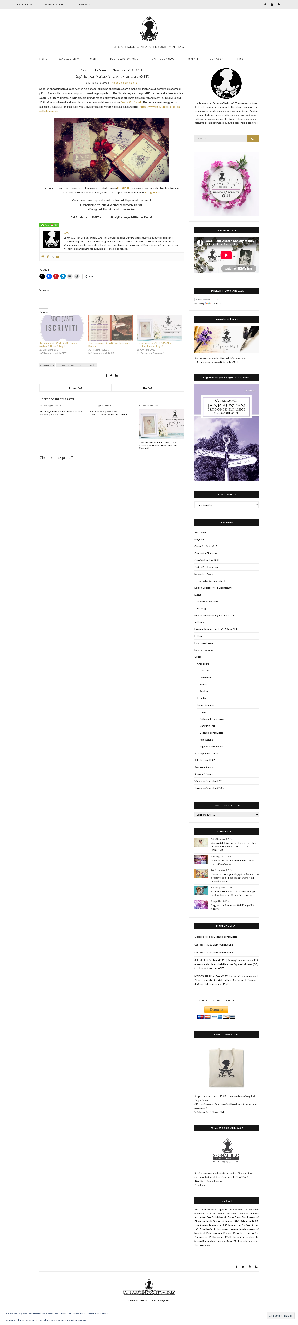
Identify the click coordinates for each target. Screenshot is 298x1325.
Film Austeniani (250, 1217)
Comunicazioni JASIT (205, 546)
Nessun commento (124, 82)
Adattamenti (201, 532)
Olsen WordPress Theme (141, 1300)
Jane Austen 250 (218, 1225)
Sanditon (204, 691)
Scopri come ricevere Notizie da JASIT (217, 361)
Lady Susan (206, 677)
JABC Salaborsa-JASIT (246, 1221)
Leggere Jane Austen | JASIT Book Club (216, 629)
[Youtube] (57, 257)
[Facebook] (47, 257)
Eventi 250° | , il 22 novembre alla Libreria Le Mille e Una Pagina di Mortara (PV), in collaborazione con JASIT (226, 964)
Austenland (252, 1209)
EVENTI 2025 (24, 4)
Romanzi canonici (206, 705)
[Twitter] (52, 257)
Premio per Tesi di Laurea (207, 753)
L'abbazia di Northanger (212, 718)
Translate (216, 303)
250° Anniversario (205, 1209)
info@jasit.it (152, 192)
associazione (47, 365)
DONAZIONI (217, 58)
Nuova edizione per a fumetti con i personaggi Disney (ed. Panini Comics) (235, 878)
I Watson (204, 670)
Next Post (147, 388)
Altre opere (203, 663)
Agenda (222, 1209)
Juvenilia (201, 698)
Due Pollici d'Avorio (217, 1217)
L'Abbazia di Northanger (215, 1229)
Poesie (203, 684)
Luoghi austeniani (203, 642)
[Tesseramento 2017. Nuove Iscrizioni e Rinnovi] (111, 328)
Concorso (243, 1213)
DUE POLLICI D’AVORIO (124, 58)
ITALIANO (239, 1177)
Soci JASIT (233, 1240)
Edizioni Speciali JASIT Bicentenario (213, 587)
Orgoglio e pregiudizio (211, 732)
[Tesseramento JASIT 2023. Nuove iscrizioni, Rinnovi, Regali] (159, 328)
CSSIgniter (164, 1300)
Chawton (231, 1213)
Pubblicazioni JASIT (205, 760)
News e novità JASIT (128, 70)
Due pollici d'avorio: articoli (211, 580)
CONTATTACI (85, 4)
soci (224, 1240)
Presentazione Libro (207, 601)
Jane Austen (201, 1225)
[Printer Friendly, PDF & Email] (49, 225)
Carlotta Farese (215, 1213)
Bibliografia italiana (223, 944)
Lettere (198, 636)
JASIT (93, 58)
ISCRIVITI (192, 58)
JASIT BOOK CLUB (163, 58)
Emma (203, 711)
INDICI (241, 58)
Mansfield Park (207, 725)
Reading (201, 608)
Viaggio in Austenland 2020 (209, 787)
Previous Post (75, 388)
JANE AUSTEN (67, 58)
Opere (197, 656)
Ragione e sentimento (211, 746)
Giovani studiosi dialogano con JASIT (214, 615)
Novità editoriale (222, 1232)
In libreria (199, 622)
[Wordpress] (42, 257)
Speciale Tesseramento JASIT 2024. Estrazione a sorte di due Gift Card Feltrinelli (158, 445)
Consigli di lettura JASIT (207, 560)
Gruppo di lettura (222, 1221)
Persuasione (206, 739)
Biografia (199, 539)
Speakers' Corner (203, 774)
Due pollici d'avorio (95, 70)
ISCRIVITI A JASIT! (55, 4)
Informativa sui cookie (76, 1320)
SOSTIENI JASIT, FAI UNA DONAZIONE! (215, 1000)
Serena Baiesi (201, 1240)
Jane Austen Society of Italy (72, 365)
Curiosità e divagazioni (206, 567)
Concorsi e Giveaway (205, 553)
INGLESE (199, 1180)
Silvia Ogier (216, 1240)
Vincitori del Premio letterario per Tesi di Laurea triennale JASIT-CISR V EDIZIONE (233, 847)
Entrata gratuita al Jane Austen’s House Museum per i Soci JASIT (60, 413)
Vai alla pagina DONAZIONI (209, 1111)
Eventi (197, 594)
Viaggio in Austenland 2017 (209, 781)
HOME (43, 58)
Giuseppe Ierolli (203, 1221)
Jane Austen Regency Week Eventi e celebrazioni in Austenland (108, 413)
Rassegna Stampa (203, 767)
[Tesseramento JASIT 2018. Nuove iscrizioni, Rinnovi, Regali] (62, 328)
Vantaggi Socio (202, 1244)
